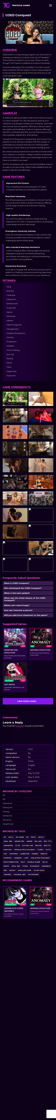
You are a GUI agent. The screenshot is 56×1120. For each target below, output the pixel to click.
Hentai (43, 854)
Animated (19, 841)
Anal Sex (8, 841)
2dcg (10, 837)
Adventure (7, 803)
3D (4, 799)
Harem (35, 854)
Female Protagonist (24, 850)
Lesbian (17, 858)
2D (4, 795)
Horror (8, 858)
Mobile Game (33, 862)
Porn (25, 866)
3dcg (33, 837)
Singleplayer (24, 870)
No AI (44, 862)
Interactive (7, 816)
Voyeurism (33, 874)
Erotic (47, 846)
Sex (5, 870)
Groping (13, 854)
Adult (41, 837)
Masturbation (11, 862)
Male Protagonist (40, 858)
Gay (5, 854)
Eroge (38, 846)
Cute (17, 846)
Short (12, 870)
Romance (7, 820)
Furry (40, 850)
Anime (29, 841)
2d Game (20, 837)
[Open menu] (50, 5)
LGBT (26, 858)
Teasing (7, 874)
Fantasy (6, 811)
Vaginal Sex (20, 874)
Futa (48, 850)
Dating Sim (8, 807)
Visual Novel (8, 824)
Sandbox (46, 866)
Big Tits (48, 841)
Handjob (24, 854)
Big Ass (38, 841)
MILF (23, 862)
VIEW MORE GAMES (26, 701)
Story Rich (39, 870)
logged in (19, 726)
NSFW (6, 866)
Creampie (8, 846)
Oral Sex (15, 866)
